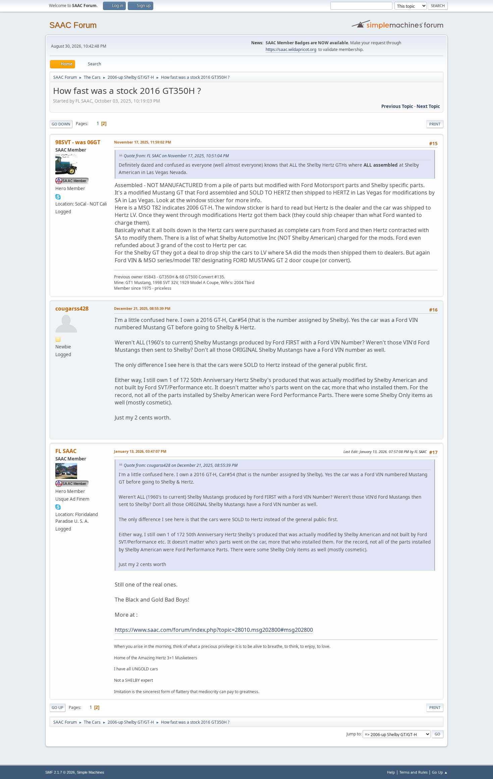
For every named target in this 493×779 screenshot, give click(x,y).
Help (391, 772)
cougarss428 (72, 308)
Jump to (353, 734)
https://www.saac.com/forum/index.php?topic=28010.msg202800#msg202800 (214, 629)
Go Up (57, 707)
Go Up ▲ (440, 772)
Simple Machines (90, 772)
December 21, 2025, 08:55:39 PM (142, 308)
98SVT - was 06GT (77, 142)
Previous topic (397, 106)
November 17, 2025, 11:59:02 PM (142, 142)
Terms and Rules (413, 772)
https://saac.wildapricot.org (291, 49)
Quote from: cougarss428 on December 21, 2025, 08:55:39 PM (180, 465)
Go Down (61, 123)
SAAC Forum (73, 25)
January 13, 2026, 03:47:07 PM (140, 451)
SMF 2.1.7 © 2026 (60, 772)
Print (434, 123)
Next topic (428, 106)
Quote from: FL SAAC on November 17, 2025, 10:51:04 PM (176, 156)
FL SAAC (65, 451)
